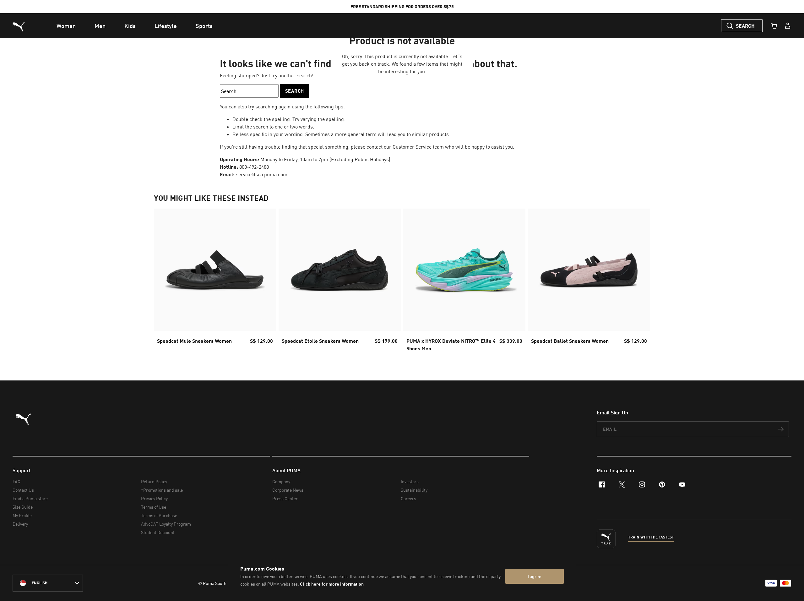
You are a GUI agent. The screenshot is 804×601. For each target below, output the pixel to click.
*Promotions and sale (162, 490)
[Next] (640, 282)
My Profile (22, 515)
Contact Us (23, 490)
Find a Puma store (30, 498)
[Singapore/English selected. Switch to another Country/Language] (48, 583)
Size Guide (23, 507)
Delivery (20, 524)
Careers (408, 498)
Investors (410, 481)
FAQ (16, 481)
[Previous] (164, 282)
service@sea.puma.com (261, 174)
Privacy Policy (154, 498)
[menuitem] (66, 25)
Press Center (285, 498)
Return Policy (154, 481)
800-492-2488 (254, 167)
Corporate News (287, 490)
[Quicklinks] (788, 26)
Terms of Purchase (159, 515)
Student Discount (158, 532)
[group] (215, 282)
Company (281, 481)
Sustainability (414, 490)
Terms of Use (153, 507)
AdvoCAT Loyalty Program (166, 524)
